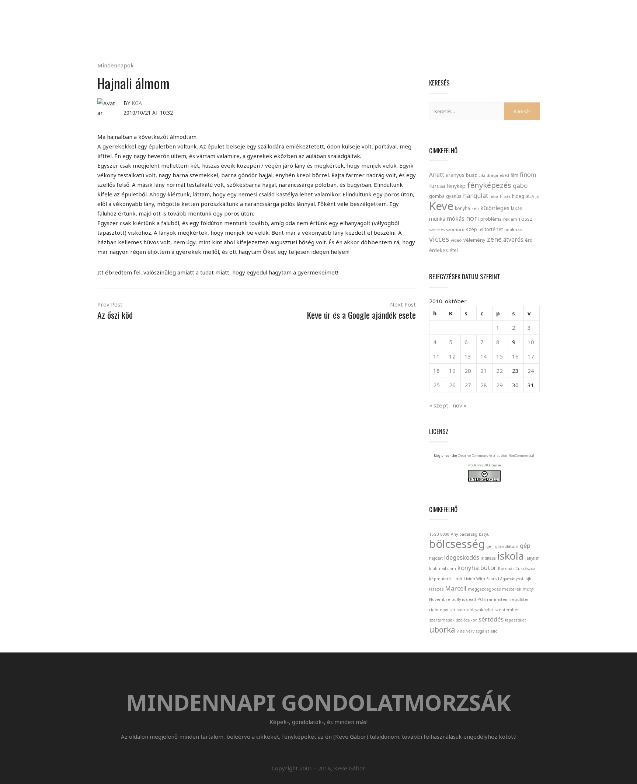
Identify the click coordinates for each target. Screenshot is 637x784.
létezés (436, 589)
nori (472, 218)
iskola (510, 556)
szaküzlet (484, 609)
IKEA (530, 196)
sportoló (465, 609)
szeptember (507, 609)
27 (467, 385)
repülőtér (519, 599)
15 (499, 356)
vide (461, 631)
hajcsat (436, 558)
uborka (442, 629)
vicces (439, 239)
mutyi (528, 589)
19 (452, 370)
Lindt (457, 578)
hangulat (475, 196)
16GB (434, 534)
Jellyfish (532, 558)
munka (437, 218)
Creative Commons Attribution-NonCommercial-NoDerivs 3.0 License (496, 460)
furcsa (437, 185)
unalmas (513, 229)
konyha (462, 208)
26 (452, 385)
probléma (491, 219)
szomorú (455, 229)
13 (467, 356)
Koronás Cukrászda (517, 568)
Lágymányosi (510, 578)
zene (494, 239)
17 (531, 356)
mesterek (511, 589)
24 (531, 370)
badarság (468, 534)
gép (525, 545)
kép (475, 208)
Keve (441, 206)
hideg (518, 196)
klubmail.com (442, 568)
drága (492, 175)
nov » (460, 405)
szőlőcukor (466, 620)
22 (499, 370)
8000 (445, 534)
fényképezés (489, 185)
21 (483, 370)
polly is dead (464, 599)
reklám (510, 219)
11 (436, 356)
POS (481, 599)
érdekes (438, 250)
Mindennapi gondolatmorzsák (319, 9)
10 (531, 342)
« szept (438, 405)
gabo (520, 185)
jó (538, 196)
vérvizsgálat (477, 631)
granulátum (506, 546)
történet (494, 229)
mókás (455, 218)
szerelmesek (442, 620)
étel (453, 250)
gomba (437, 196)
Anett (436, 174)
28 (483, 385)
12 (452, 356)
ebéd (504, 175)
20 (467, 370)
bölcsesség (457, 543)
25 (436, 385)
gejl (490, 546)
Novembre (439, 599)
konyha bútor (477, 567)
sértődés (491, 619)
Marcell (455, 588)
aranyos (455, 175)
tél (480, 229)
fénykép (456, 185)
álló (494, 631)
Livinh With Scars (480, 578)
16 (515, 356)
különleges (494, 207)
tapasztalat (515, 620)
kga (137, 102)
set (452, 609)
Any (454, 534)
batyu (484, 534)
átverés (513, 239)
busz (471, 175)
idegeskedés (461, 557)
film (514, 175)
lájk (528, 578)
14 (483, 356)
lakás (516, 208)
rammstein (498, 599)
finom (528, 175)
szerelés (437, 229)
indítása (488, 558)
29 (499, 385)
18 (436, 370)
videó (456, 240)
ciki (481, 175)
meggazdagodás (484, 589)
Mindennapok (115, 65)
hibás (505, 196)
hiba (494, 196)
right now (438, 609)
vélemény (474, 240)
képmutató (440, 578)
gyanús (454, 196)
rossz (526, 218)
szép (471, 229)
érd (529, 240)
